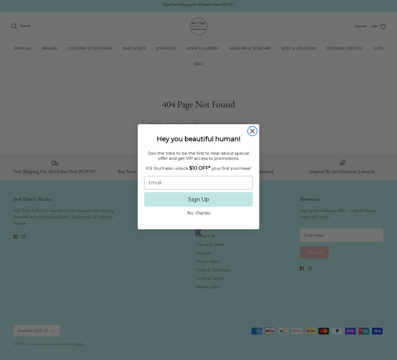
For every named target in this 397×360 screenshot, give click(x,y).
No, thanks (198, 213)
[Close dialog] (252, 131)
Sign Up (198, 199)
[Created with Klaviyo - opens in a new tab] (198, 232)
